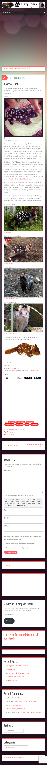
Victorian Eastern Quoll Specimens (20, 179)
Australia (21, 429)
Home (6, 69)
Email (6, 518)
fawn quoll (20, 424)
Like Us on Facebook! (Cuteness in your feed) (21, 636)
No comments (11, 432)
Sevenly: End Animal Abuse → (34, 446)
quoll (27, 424)
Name (6, 510)
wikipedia (8, 232)
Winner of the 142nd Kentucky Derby (18, 673)
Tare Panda (16, 698)
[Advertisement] (23, 41)
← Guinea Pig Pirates (11, 446)
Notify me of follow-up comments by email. (20, 544)
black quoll (30, 422)
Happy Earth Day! (11, 680)
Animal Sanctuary (14, 69)
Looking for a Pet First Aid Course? (17, 666)
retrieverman (9, 264)
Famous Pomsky (11, 669)
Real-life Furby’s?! (19, 705)
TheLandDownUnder (12, 299)
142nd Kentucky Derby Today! (15, 677)
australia (11, 422)
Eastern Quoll (15, 368)
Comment (8, 470)
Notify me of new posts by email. (17, 548)
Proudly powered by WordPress (14, 757)
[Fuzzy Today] (23, 4)
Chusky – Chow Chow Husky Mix (28, 701)
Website (7, 526)
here (29, 339)
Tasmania (34, 424)
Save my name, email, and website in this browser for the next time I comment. (22, 538)
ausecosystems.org (11, 333)
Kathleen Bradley (11, 709)
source (7, 138)
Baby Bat (22, 709)
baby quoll (21, 422)
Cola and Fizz (10, 434)
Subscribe (9, 621)
